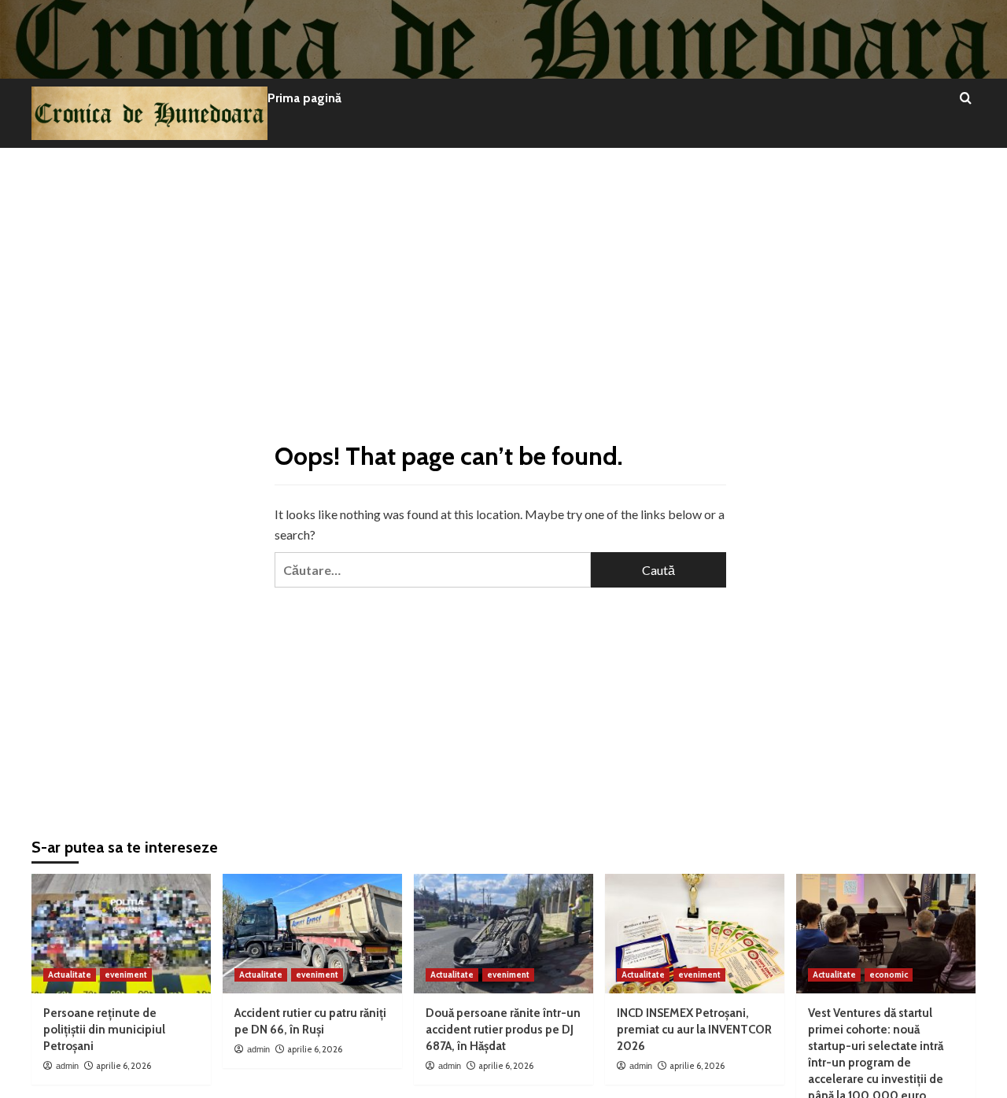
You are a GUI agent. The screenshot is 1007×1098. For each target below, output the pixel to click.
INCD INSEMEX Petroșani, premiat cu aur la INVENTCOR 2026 (694, 1029)
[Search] (966, 98)
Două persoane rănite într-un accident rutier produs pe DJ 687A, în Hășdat (503, 1029)
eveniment (126, 974)
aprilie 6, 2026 (123, 1065)
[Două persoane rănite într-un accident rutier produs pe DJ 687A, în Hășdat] (503, 933)
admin (67, 1065)
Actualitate (69, 974)
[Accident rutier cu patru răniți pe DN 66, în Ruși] (312, 933)
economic (888, 974)
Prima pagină (304, 97)
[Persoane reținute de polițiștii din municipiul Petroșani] (121, 933)
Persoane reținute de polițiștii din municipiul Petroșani (104, 1029)
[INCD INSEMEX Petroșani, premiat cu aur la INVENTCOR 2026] (694, 933)
